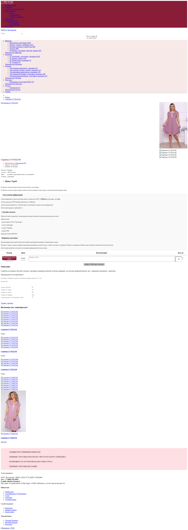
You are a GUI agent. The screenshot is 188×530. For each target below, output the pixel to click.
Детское (8, 66)
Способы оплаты (8, 212)
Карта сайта (9, 512)
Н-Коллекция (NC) (20, 163)
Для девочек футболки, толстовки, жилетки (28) (27, 74)
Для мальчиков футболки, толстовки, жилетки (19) (28, 76)
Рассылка (8, 524)
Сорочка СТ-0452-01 (9, 438)
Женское (8, 41)
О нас (12, 13)
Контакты (9, 508)
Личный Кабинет (11, 520)
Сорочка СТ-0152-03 (9, 351)
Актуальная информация (12, 195)
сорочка (10, 303)
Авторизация (14, 25)
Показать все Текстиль (13, 84)
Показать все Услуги (12, 90)
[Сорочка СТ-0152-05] (9, 103)
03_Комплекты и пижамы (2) (20, 60)
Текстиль (8, 80)
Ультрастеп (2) (15, 88)
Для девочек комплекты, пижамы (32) (24, 68)
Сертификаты (15, 15)
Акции (7, 92)
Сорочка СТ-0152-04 (9, 369)
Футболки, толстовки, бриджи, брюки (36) (25, 51)
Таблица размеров (16, 17)
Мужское (8, 54)
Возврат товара (11, 510)
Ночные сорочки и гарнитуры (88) (22, 47)
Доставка (8, 498)
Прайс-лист (9, 492)
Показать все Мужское (13, 64)
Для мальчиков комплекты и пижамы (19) (25, 72)
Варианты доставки (9, 238)
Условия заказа (10, 499)
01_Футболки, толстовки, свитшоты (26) (25, 56)
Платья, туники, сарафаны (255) (21, 45)
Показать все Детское (13, 78)
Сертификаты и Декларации (15, 494)
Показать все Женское (13, 52)
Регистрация (14, 23)
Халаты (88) (14, 49)
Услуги (7, 86)
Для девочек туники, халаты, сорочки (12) (25, 70)
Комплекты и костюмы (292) (20, 43)
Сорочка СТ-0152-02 (9, 329)
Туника (3, 303)
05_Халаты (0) (15, 62)
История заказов (11, 522)
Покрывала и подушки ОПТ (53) (22, 82)
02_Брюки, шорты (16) (18, 58)
